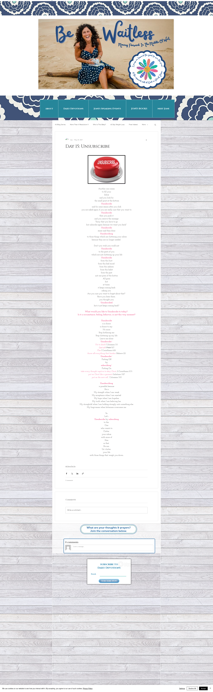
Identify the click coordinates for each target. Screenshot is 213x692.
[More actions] (146, 140)
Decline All (192, 688)
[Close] (210, 688)
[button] (155, 125)
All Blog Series (60, 125)
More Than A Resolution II (79, 125)
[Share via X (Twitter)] (72, 473)
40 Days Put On (70, 466)
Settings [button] (182, 688)
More (144, 125)
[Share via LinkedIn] (77, 473)
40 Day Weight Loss (117, 125)
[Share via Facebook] (66, 473)
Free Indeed (133, 125)
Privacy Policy (88, 688)
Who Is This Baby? (99, 125)
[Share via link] (83, 473)
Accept (203, 688)
